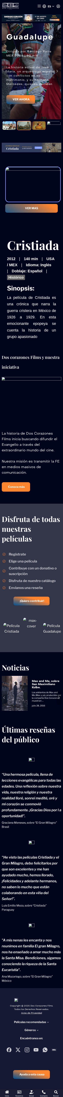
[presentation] (6, 71)
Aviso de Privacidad (31, 1013)
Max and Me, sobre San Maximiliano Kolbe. (45, 684)
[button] (16, 487)
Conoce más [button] (54, 20)
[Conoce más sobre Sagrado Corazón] (31, 18)
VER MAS (31, 208)
